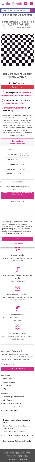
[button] (32, 217)
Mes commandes (9, 382)
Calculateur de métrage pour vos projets (17, 188)
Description (17, 182)
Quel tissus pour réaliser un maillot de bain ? (18, 441)
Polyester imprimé (23, 28)
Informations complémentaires (17, 142)
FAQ (4, 389)
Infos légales (7, 400)
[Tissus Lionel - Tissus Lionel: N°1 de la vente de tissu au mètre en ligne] (13, 4)
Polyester (8, 28)
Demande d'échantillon (11, 410)
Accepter (17, 239)
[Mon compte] (31, 4)
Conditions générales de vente (13, 397)
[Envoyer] (32, 10)
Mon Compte (7, 379)
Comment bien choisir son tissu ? (14, 432)
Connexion (7, 385)
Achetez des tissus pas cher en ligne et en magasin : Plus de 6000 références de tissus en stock (17, 24)
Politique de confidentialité (17, 243)
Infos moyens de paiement (12, 403)
